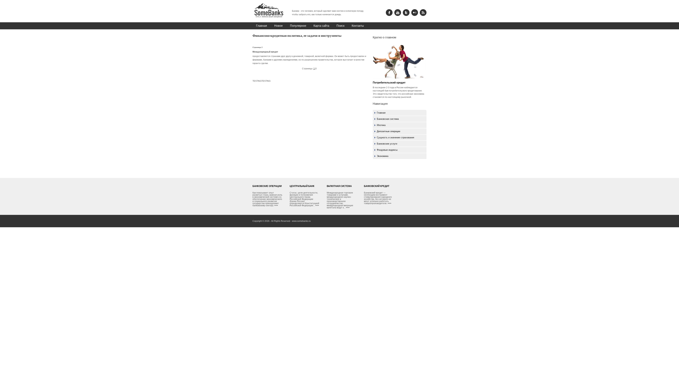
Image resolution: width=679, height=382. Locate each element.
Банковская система (388, 119)
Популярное (298, 26)
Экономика (382, 156)
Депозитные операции (388, 131)
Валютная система (339, 186)
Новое (278, 26)
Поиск (340, 26)
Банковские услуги (387, 143)
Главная (261, 26)
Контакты (358, 26)
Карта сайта (321, 26)
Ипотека (381, 125)
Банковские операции (267, 186)
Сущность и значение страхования (395, 137)
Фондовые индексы (387, 150)
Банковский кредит (376, 186)
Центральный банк (302, 186)
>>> (276, 205)
